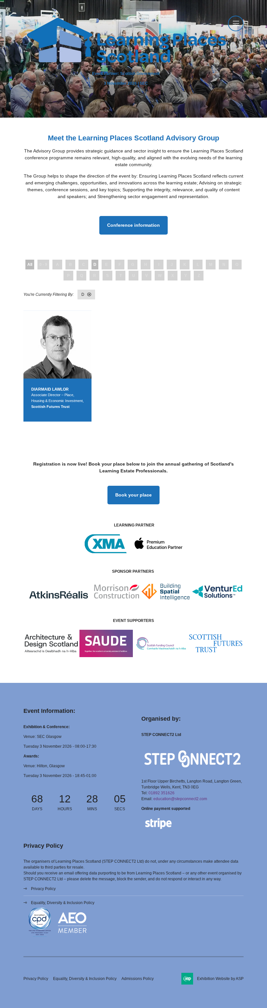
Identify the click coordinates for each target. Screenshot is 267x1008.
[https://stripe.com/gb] (158, 830)
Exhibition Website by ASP (220, 978)
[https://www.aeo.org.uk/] (72, 937)
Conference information (133, 225)
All (29, 264)
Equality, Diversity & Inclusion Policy (62, 902)
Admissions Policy (137, 978)
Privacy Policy (43, 888)
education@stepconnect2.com (180, 799)
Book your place (133, 494)
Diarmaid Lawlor (50, 389)
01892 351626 (161, 793)
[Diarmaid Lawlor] (57, 344)
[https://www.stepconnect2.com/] (192, 771)
